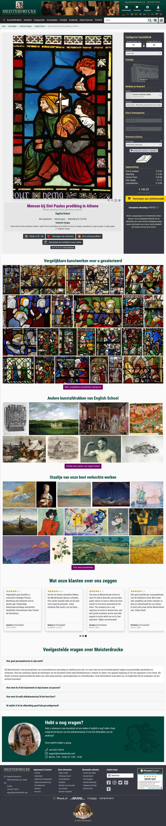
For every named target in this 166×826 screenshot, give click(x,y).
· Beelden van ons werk (66, 785)
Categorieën (39, 20)
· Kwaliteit (61, 782)
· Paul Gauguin (87, 779)
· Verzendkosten (64, 779)
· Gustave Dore (87, 788)
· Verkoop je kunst (64, 776)
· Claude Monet (87, 776)
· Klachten (37, 788)
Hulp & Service (86, 20)
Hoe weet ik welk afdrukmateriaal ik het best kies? (31, 696)
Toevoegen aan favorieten (62, 236)
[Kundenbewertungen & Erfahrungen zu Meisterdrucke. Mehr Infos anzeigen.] (150, 778)
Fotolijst (63, 20)
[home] (4, 20)
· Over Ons (37, 792)
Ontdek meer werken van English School (83, 466)
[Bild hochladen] (161, 20)
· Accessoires (62, 788)
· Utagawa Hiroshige (89, 785)
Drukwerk (73, 20)
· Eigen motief (63, 773)
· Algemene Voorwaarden (43, 779)
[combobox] (144, 53)
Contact (98, 20)
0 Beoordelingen (68, 247)
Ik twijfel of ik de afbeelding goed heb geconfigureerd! (32, 705)
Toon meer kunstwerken (83, 567)
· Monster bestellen (65, 792)
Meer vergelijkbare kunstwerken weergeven (83, 387)
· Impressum (38, 776)
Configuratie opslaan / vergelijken (144, 151)
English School (40, 26)
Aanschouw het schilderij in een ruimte (64, 242)
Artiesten (28, 20)
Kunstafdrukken (14, 20)
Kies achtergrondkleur (91, 236)
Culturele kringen (26, 26)
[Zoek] (150, 20)
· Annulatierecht (39, 785)
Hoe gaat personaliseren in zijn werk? (24, 661)
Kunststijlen (52, 20)
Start (3, 26)
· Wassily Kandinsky (89, 782)
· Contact (37, 773)
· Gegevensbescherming (42, 782)
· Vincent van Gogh (89, 773)
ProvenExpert (19, 625)
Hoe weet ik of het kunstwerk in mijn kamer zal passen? (33, 687)
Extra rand (129, 50)
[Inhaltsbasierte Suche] (155, 20)
